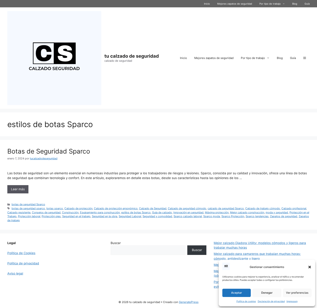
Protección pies (51, 216)
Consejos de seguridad (46, 212)
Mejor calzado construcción (247, 212)
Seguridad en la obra (104, 216)
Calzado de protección (78, 208)
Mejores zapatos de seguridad (234, 3)
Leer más (18, 189)
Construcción (70, 212)
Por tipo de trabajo (270, 3)
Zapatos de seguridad (283, 216)
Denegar (267, 292)
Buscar (116, 243)
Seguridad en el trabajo (76, 216)
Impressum (292, 301)
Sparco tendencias (257, 216)
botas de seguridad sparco (28, 208)
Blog (294, 3)
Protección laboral (29, 216)
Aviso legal (15, 273)
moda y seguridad (277, 212)
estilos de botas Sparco (136, 212)
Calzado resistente (18, 212)
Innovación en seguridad (188, 212)
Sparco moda (211, 216)
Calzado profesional (293, 208)
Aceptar (236, 292)
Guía (307, 3)
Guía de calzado (162, 212)
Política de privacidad (23, 263)
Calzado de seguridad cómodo (187, 208)
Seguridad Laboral (130, 216)
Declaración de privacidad (271, 301)
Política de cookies (246, 301)
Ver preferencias (297, 292)
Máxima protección (217, 212)
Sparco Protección (232, 216)
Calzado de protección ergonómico (116, 208)
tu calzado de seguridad (131, 56)
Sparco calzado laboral (188, 216)
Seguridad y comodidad (157, 216)
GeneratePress (188, 302)
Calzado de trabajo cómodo (262, 208)
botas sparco (54, 208)
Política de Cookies (21, 253)
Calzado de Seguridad (152, 208)
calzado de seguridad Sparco (226, 208)
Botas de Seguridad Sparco (48, 151)
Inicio (207, 3)
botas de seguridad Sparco (28, 204)
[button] (309, 267)
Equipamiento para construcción (100, 212)
